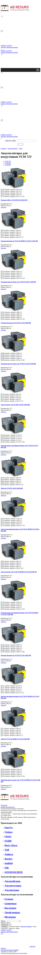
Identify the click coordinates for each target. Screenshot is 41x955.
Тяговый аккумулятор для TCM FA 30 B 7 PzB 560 (18, 282)
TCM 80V (8, 165)
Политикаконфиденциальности (8, 806)
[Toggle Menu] (37, 70)
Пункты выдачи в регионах (10, 950)
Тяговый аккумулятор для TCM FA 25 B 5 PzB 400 (18, 364)
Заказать (3, 207)
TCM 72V (8, 161)
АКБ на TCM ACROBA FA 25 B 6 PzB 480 (15, 739)
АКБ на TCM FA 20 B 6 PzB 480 (12, 488)
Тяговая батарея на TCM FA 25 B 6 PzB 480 (16, 323)
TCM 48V (8, 163)
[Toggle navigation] (1, 49)
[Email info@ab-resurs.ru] (15, 44)
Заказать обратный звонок (9, 47)
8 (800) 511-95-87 (6, 45)
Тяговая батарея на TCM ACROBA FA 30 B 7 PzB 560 (19, 241)
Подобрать (5, 926)
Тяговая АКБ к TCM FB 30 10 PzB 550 (14, 200)
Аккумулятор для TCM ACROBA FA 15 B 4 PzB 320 (19, 572)
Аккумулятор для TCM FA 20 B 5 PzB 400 (15, 405)
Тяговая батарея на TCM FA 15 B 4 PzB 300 (16, 655)
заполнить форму (26, 926)
